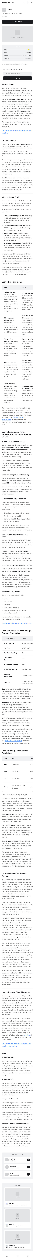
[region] (17, 345)
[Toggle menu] (31, 2)
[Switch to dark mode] (27, 2)
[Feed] (28, 1256)
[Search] (23, 2)
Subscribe (17, 78)
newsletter (27, 1035)
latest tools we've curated (13, 741)
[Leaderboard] (17, 1256)
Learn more (25, 64)
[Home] (6, 1256)
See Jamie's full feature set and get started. (17, 623)
